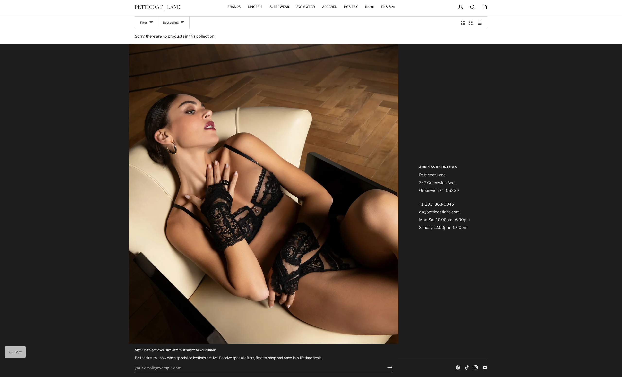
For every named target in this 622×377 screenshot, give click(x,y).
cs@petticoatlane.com (439, 212)
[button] (234, 7)
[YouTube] (485, 367)
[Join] (388, 367)
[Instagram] (476, 367)
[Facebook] (458, 367)
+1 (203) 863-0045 (436, 204)
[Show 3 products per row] (471, 23)
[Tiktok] (467, 367)
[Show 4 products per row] (481, 23)
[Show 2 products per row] (462, 23)
